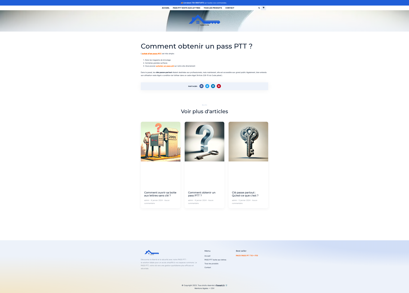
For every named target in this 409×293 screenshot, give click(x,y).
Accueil (165, 8)
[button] (259, 8)
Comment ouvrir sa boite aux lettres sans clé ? (160, 194)
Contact (229, 8)
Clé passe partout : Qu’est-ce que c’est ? (245, 194)
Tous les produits (213, 8)
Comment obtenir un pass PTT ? (201, 194)
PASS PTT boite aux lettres (186, 8)
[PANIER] (263, 8)
